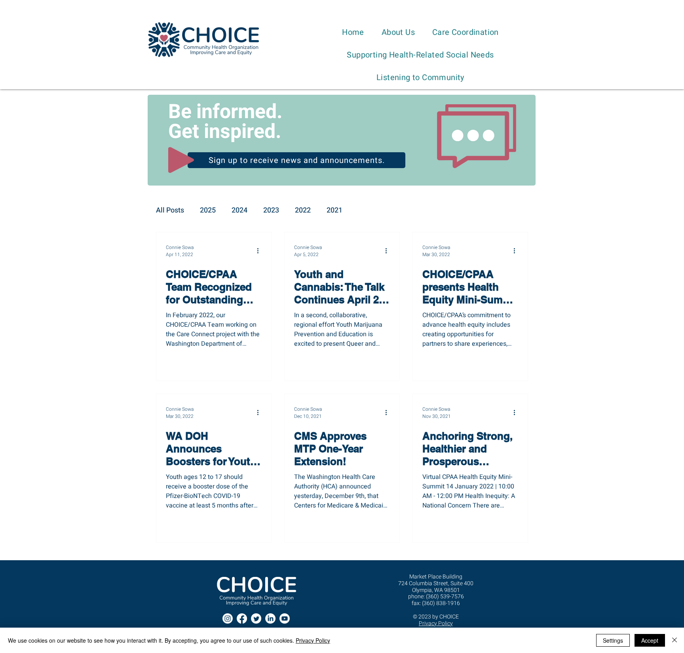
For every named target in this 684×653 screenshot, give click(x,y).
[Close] (674, 640)
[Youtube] (284, 618)
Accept (649, 640)
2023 (271, 210)
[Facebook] (242, 618)
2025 (208, 210)
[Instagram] (227, 618)
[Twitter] (256, 618)
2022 (303, 210)
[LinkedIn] (270, 618)
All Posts (170, 210)
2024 (239, 210)
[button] (398, 32)
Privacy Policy (313, 640)
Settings (613, 640)
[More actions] (260, 251)
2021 (334, 210)
